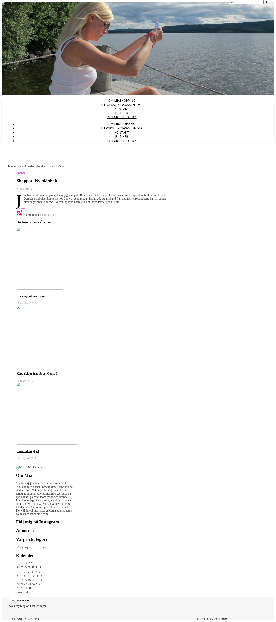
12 (40, 575)
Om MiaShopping (121, 100)
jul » (27, 592)
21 (21, 584)
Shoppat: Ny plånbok (37, 180)
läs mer (21, 208)
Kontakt (122, 109)
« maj (19, 592)
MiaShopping (31, 214)
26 (40, 584)
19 (40, 579)
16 (29, 579)
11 (36, 575)
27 (18, 588)
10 (33, 575)
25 (36, 584)
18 (36, 579)
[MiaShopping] (12, 4)
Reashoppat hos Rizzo (31, 296)
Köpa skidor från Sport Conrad (37, 373)
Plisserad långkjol (28, 451)
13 (18, 579)
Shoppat (21, 172)
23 (29, 584)
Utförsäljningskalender (121, 105)
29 (25, 588)
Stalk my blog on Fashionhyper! (28, 606)
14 (21, 579)
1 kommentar (47, 214)
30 (29, 588)
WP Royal (33, 618)
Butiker (121, 113)
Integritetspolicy (122, 117)
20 (18, 584)
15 (25, 579)
